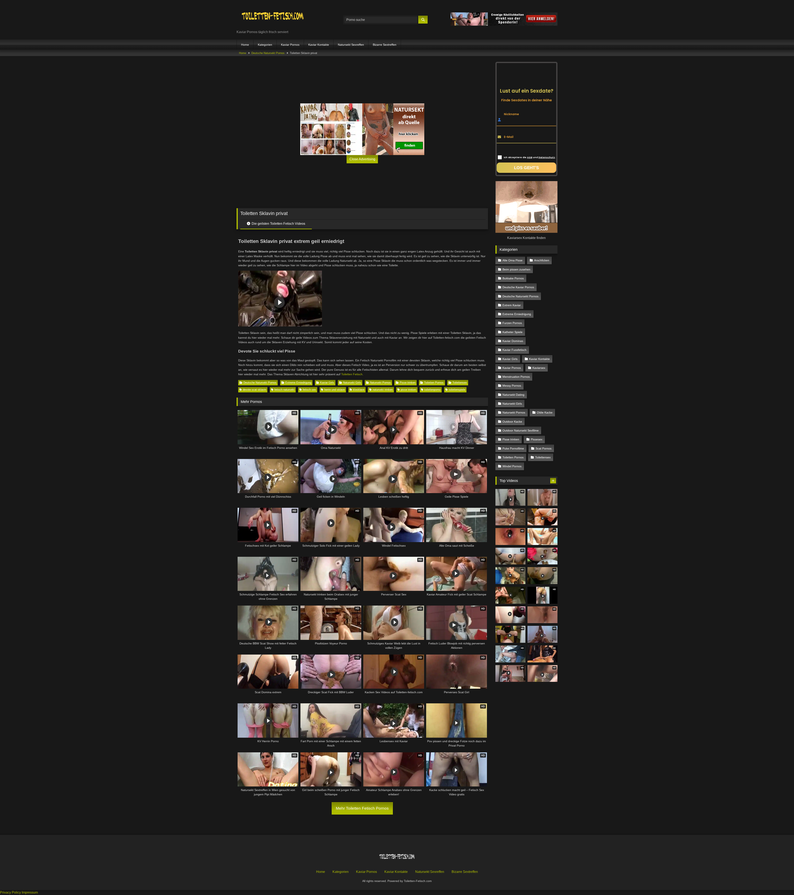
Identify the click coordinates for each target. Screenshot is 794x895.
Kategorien (265, 44)
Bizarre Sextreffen (384, 44)
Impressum (30, 892)
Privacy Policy (10, 892)
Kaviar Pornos (290, 44)
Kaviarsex (538, 367)
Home (245, 44)
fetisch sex (309, 389)
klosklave (358, 389)
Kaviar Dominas (512, 341)
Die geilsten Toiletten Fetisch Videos (278, 223)
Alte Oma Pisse (512, 260)
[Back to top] (781, 883)
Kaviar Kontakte (318, 44)
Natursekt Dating (513, 394)
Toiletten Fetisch (351, 374)
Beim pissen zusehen (516, 269)
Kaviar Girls (327, 382)
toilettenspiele (457, 389)
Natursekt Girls (352, 382)
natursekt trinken (383, 389)
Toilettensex (459, 382)
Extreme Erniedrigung (298, 382)
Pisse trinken (407, 382)
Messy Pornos (511, 385)
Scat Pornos (543, 448)
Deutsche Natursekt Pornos (268, 53)
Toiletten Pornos (434, 382)
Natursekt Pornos (380, 382)
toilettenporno (432, 389)
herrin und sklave (334, 389)
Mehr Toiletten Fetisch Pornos (362, 808)
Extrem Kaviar (511, 305)
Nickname (511, 114)
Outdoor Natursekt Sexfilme (520, 430)
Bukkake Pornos (513, 278)
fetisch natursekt (284, 389)
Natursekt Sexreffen (351, 44)
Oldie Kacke (544, 412)
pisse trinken (408, 389)
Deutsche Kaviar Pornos (518, 287)
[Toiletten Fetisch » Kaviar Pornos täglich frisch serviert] (273, 16)
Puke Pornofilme (513, 448)
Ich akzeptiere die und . (530, 157)
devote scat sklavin (254, 389)
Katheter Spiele (512, 332)
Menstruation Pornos (516, 376)
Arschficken (541, 260)
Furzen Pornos (512, 323)
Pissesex (536, 439)
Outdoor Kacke (512, 421)
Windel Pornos (511, 466)
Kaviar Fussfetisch (514, 349)
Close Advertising (362, 159)
